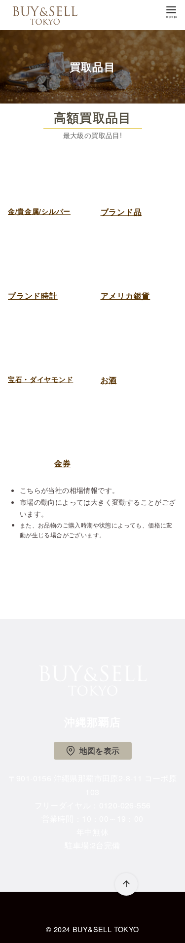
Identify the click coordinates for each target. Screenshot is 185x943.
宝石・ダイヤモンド (40, 379)
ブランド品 (121, 211)
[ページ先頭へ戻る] (126, 884)
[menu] (171, 11)
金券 (62, 463)
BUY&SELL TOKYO (106, 929)
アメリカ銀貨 (125, 295)
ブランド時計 (33, 295)
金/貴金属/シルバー (39, 211)
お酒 (109, 379)
